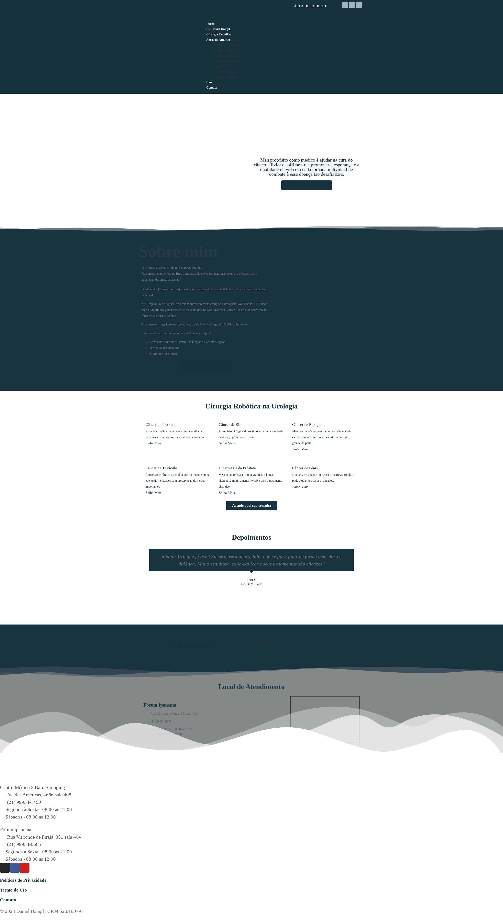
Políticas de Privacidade (23, 880)
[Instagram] (345, 5)
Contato (8, 899)
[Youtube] (359, 5)
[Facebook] (352, 5)
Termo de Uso (13, 890)
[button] (145, 575)
